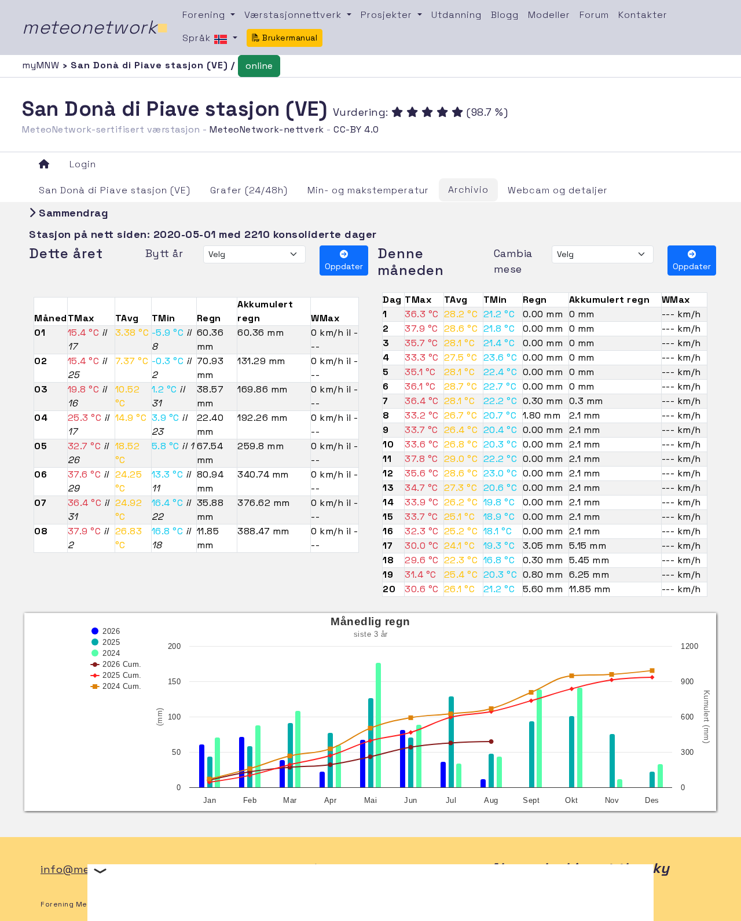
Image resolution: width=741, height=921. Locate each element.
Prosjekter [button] (388, 15)
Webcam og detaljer (558, 190)
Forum (594, 15)
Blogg (505, 15)
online (259, 66)
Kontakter (642, 15)
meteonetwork (95, 27)
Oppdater (344, 266)
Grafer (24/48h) (249, 190)
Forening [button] (205, 15)
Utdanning (456, 15)
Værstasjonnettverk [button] (294, 15)
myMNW (42, 65)
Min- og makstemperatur (368, 190)
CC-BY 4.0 (356, 129)
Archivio (468, 190)
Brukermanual (289, 37)
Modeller (549, 15)
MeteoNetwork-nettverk (267, 129)
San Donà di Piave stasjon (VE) (114, 190)
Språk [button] (198, 38)
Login (82, 164)
